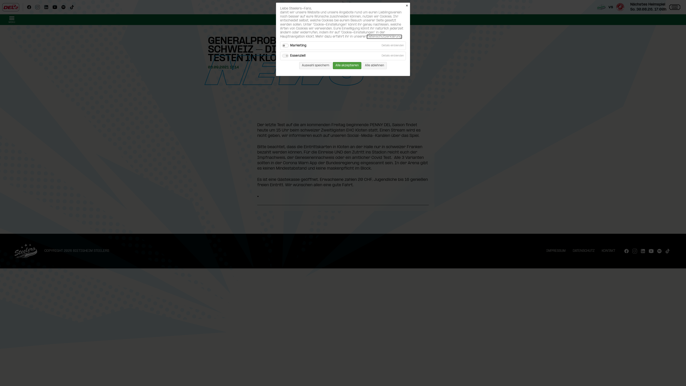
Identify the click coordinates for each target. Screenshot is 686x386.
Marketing (298, 45)
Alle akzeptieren (347, 65)
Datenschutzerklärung (384, 36)
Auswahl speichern (315, 65)
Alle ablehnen (374, 65)
